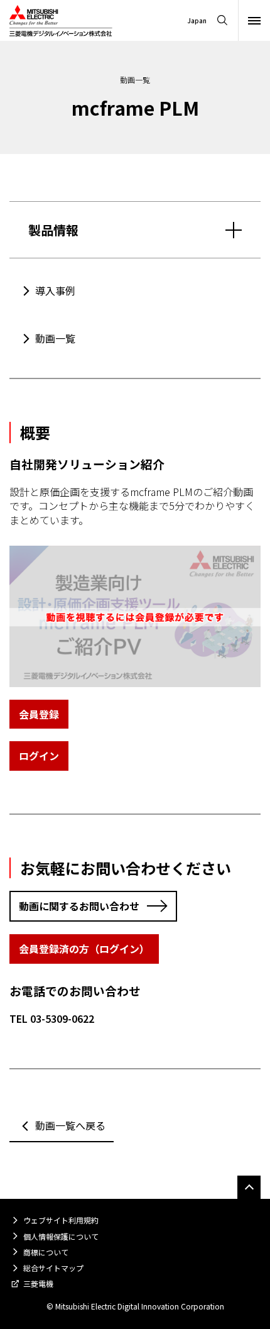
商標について (45, 1252)
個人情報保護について (61, 1236)
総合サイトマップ (53, 1268)
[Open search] (222, 20)
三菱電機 (38, 1283)
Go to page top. (249, 1187)
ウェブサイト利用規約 (61, 1220)
